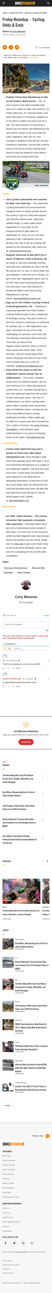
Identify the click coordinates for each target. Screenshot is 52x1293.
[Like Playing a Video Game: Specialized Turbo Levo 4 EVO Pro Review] (8, 1006)
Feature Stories (9, 1165)
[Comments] (37, 48)
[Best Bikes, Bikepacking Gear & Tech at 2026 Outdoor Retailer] (8, 943)
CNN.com (18, 544)
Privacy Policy (7, 1261)
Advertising (7, 1231)
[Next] (47, 861)
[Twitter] (13, 1242)
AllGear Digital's (22, 1252)
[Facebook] (5, 1242)
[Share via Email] (17, 47)
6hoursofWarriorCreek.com (27, 298)
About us (6, 1208)
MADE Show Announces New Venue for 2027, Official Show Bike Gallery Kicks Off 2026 (31, 1027)
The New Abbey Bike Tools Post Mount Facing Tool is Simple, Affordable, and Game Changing (18, 778)
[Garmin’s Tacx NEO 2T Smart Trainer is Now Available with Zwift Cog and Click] (8, 1087)
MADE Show (18, 1020)
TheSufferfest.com (35, 437)
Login (46, 615)
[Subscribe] (31, 1242)
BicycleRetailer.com (19, 500)
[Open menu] (4, 3)
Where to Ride (24, 573)
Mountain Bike (38, 568)
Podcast (6, 1226)
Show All (7, 1105)
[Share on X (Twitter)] (11, 47)
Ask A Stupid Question (11, 1222)
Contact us (7, 1213)
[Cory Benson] (26, 586)
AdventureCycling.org (20, 251)
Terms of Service (8, 1273)
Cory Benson (19, 31)
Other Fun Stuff (9, 1170)
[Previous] (43, 861)
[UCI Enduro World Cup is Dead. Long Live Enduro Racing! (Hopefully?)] (8, 1046)
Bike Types (7, 1156)
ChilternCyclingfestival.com (29, 366)
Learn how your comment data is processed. (25, 637)
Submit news (8, 1217)
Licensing (6, 1269)
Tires (16, 958)
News (4, 907)
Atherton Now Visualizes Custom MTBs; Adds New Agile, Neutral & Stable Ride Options (31, 1068)
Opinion (17, 1042)
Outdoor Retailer (19, 939)
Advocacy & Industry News (15, 568)
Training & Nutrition (20, 1082)
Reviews (17, 1002)
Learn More (33, 58)
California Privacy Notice (11, 1265)
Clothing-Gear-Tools (11, 1197)
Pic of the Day (8, 1174)
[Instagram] (22, 1242)
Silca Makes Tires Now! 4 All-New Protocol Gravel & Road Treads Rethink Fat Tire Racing (20, 839)
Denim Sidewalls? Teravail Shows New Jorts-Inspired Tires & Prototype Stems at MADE (19, 822)
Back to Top (38, 1136)
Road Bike (8, 573)
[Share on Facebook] (5, 47)
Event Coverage (9, 1160)
